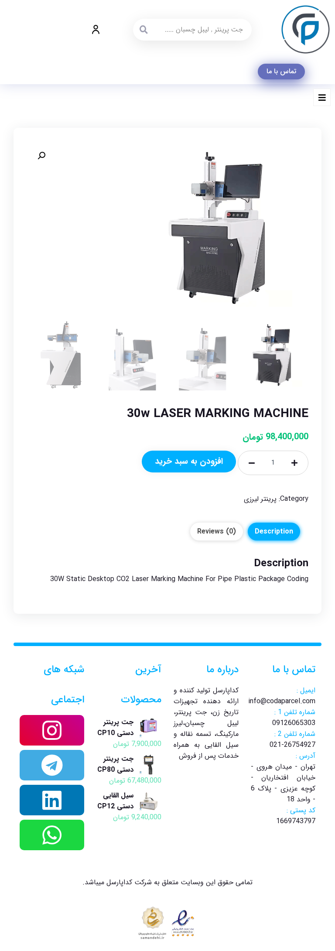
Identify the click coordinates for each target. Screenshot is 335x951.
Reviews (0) (216, 531)
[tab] (274, 531)
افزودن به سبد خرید (189, 461)
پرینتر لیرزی (260, 498)
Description (274, 531)
